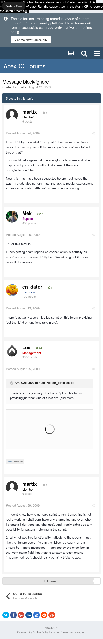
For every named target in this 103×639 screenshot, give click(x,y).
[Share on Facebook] (13, 615)
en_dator (32, 286)
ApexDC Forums (25, 66)
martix (22, 87)
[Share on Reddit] (44, 615)
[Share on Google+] (21, 615)
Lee (26, 347)
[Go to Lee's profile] (12, 351)
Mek (27, 213)
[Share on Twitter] (5, 615)
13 (41, 214)
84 (40, 348)
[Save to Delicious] (36, 615)
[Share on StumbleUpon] (51, 615)
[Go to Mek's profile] (12, 217)
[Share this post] (93, 133)
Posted (23, 133)
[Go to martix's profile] (12, 115)
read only (54, 27)
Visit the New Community (31, 40)
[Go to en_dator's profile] (12, 290)
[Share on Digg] (28, 615)
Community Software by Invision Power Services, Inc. (51, 632)
